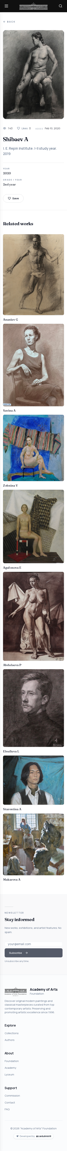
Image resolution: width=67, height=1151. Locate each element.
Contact (10, 1102)
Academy (10, 1067)
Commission (12, 1095)
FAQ (7, 1109)
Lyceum (9, 1074)
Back (11, 21)
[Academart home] (33, 6)
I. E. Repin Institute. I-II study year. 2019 (30, 151)
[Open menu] (6, 6)
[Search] (60, 6)
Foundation (12, 1061)
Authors (9, 1040)
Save (15, 198)
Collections (12, 1033)
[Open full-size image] (33, 74)
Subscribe (15, 953)
